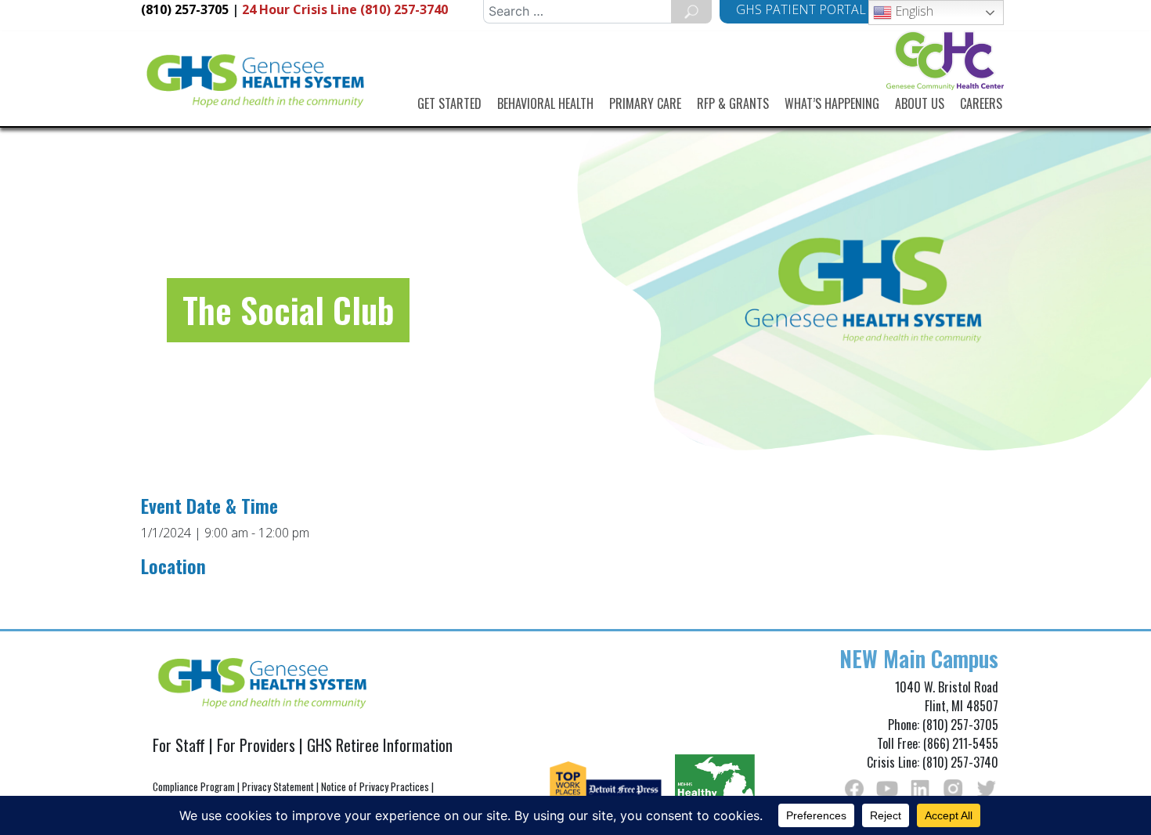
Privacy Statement (278, 786)
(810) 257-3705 (185, 9)
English (912, 11)
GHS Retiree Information (380, 745)
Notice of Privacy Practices (375, 786)
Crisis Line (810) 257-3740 (345, 9)
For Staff (179, 745)
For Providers (256, 745)
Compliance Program (194, 786)
